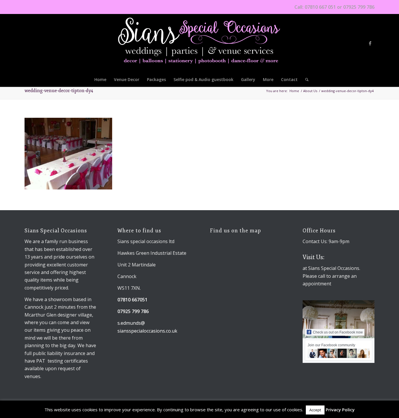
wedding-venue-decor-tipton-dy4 (59, 91)
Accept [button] (315, 409)
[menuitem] (100, 79)
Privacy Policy (340, 409)
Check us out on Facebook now (338, 332)
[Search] (304, 79)
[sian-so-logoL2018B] (199, 43)
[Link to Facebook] (370, 43)
